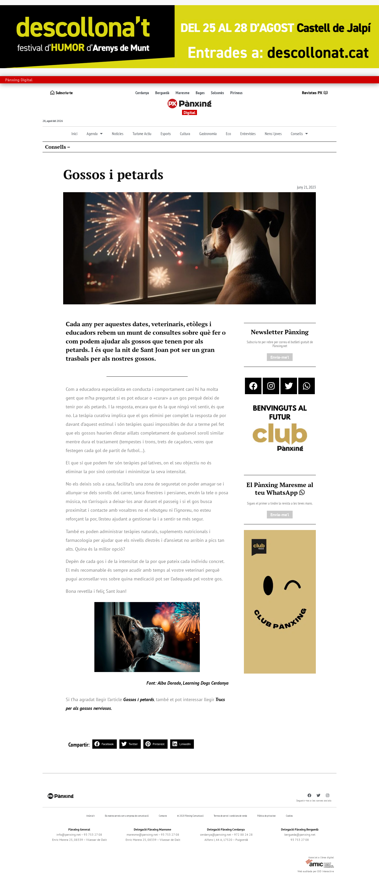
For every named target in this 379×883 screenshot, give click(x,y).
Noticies (117, 133)
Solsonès (217, 92)
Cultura (185, 133)
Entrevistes (248, 133)
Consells (297, 133)
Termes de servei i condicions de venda (230, 815)
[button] (104, 744)
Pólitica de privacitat (266, 815)
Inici (74, 133)
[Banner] (189, 36)
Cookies (289, 815)
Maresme (183, 92)
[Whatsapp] (306, 386)
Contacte (163, 815)
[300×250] (280, 428)
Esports (166, 133)
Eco (228, 133)
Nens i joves (273, 133)
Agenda (92, 133)
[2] (280, 601)
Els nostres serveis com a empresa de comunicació (127, 815)
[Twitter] (289, 386)
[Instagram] (271, 386)
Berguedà (162, 92)
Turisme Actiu (142, 133)
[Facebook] (253, 386)
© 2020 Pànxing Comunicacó (190, 815)
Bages (200, 92)
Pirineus (236, 92)
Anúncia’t (90, 815)
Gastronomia (208, 133)
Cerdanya (142, 92)
